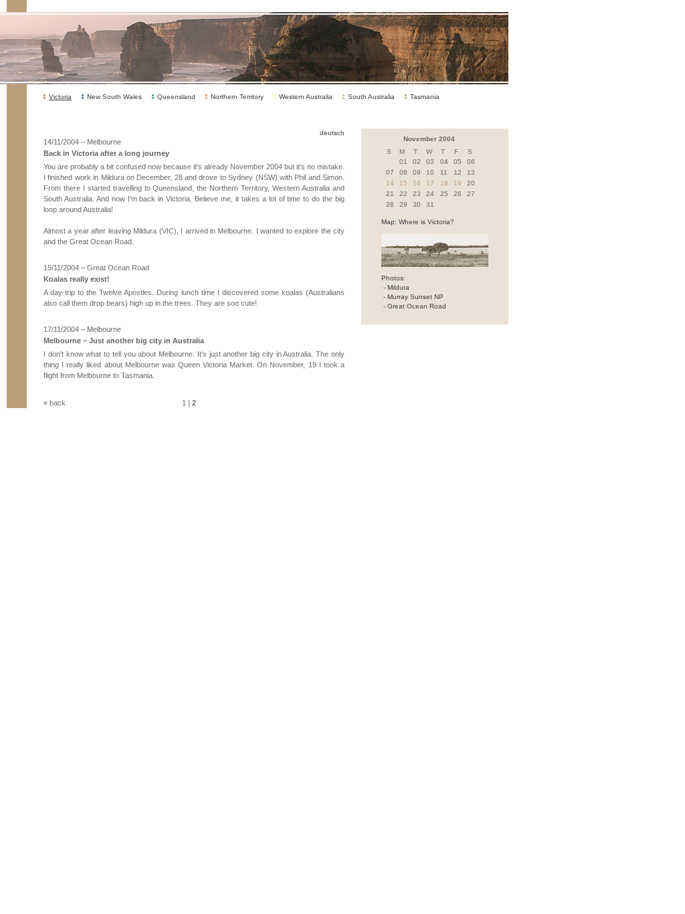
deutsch (332, 132)
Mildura (398, 287)
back (58, 403)
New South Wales (114, 96)
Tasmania (424, 96)
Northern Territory (237, 96)
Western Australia (305, 96)
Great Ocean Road (416, 306)
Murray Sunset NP (415, 296)
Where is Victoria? (426, 221)
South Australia (371, 96)
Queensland (176, 96)
